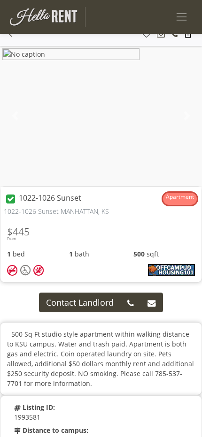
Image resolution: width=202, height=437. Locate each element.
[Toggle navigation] (182, 16)
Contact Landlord (80, 302)
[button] (11, 34)
